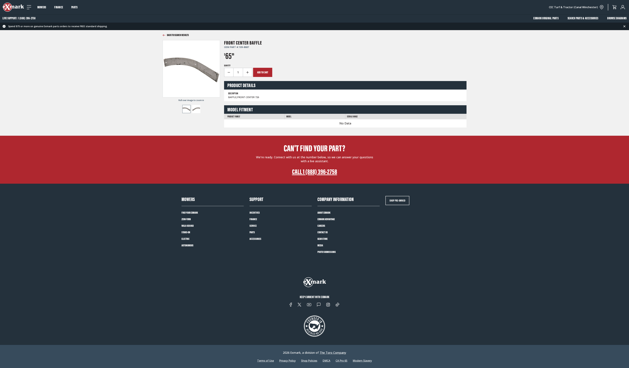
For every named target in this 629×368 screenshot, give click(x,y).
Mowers (41, 7)
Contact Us (322, 232)
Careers (321, 225)
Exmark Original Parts (546, 18)
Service (253, 225)
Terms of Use (265, 360)
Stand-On (185, 232)
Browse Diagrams (617, 18)
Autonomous (187, 245)
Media (320, 245)
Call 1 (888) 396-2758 (314, 171)
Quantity (227, 65)
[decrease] (228, 72)
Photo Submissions (326, 252)
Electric (185, 238)
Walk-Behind (187, 225)
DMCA (326, 360)
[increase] (247, 72)
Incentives (254, 212)
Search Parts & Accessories (583, 18)
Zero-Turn (186, 219)
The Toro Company (333, 353)
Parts (74, 7)
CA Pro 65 (341, 360)
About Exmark (323, 212)
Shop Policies (309, 360)
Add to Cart (262, 72)
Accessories (255, 238)
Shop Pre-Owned (397, 200)
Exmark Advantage (326, 219)
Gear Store (322, 238)
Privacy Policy (287, 360)
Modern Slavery (362, 360)
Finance (58, 7)
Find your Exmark (189, 212)
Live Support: (19, 18)
